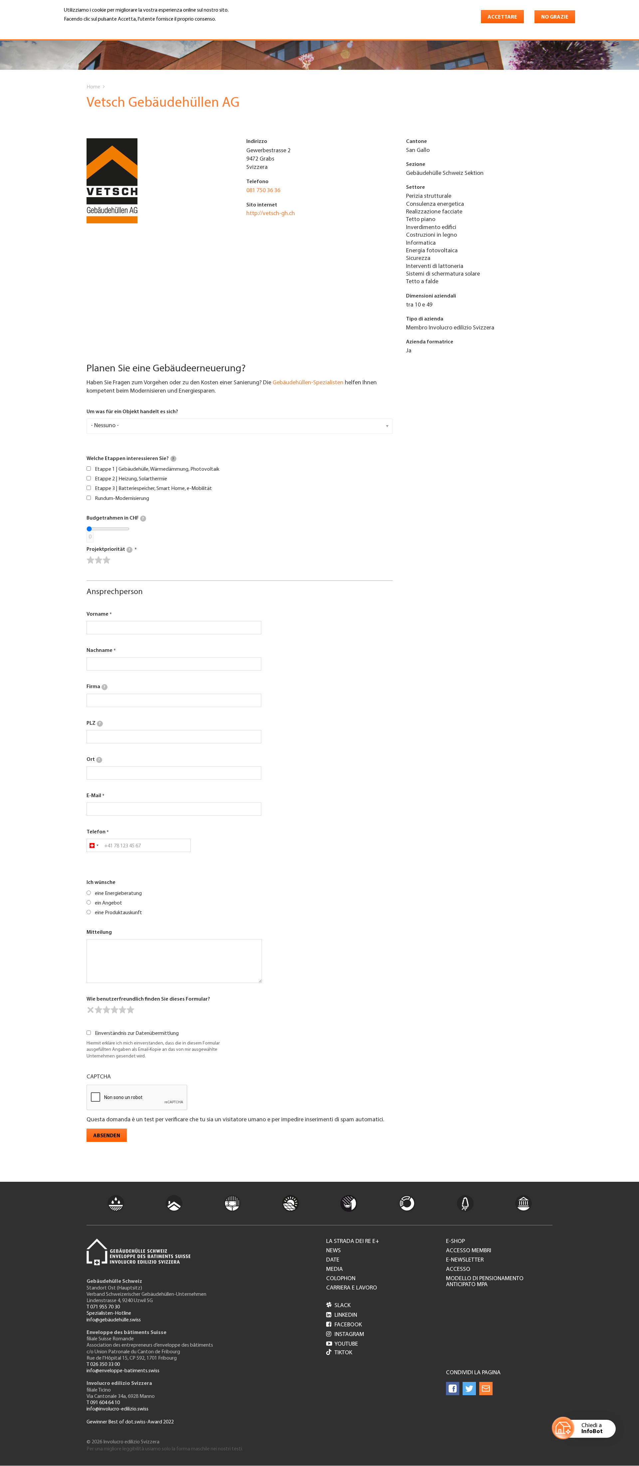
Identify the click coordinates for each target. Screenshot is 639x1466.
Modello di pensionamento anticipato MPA (485, 1282)
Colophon (340, 1279)
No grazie (554, 17)
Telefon (96, 832)
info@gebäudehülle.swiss (114, 1320)
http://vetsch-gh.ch (270, 214)
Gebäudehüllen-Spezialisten (308, 383)
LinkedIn (341, 1315)
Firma (96, 686)
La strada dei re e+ (352, 1242)
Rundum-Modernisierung (122, 498)
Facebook (344, 1325)
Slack (338, 1306)
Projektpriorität (108, 549)
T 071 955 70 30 (103, 1307)
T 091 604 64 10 (103, 1402)
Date (332, 1260)
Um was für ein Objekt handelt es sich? (132, 412)
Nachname (99, 650)
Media (334, 1270)
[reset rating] (91, 1010)
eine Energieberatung (118, 893)
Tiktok (343, 1353)
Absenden (106, 1136)
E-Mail (94, 795)
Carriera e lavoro (351, 1288)
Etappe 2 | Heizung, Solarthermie (131, 479)
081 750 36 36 (263, 191)
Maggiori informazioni (92, 29)
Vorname (97, 614)
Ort (93, 759)
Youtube (342, 1344)
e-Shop (455, 1242)
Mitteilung (99, 932)
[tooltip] (173, 459)
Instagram (345, 1335)
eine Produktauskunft (118, 913)
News (333, 1251)
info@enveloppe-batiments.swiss (123, 1371)
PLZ (94, 723)
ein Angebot (108, 903)
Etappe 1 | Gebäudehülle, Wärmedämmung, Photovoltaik (157, 469)
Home (93, 87)
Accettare (502, 17)
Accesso (458, 1270)
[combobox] (94, 845)
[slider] (98, 560)
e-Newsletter (465, 1260)
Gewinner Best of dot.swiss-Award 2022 (130, 1422)
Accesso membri (468, 1251)
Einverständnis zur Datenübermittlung (137, 1033)
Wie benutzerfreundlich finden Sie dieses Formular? (148, 999)
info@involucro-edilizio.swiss (117, 1409)
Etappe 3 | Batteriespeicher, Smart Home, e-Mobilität (153, 488)
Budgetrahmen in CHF (115, 518)
